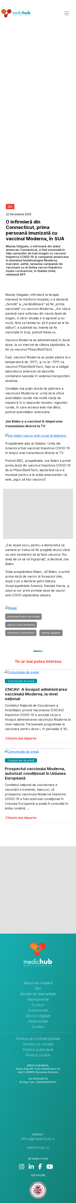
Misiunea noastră (38, 983)
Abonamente (38, 999)
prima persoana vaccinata (23, 616)
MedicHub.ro (38, 1148)
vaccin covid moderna (21, 624)
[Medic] (11, 608)
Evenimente (38, 1010)
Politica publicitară (38, 1050)
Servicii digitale (38, 1016)
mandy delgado (51, 632)
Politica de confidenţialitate (38, 1039)
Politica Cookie (38, 1055)
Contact (38, 1027)
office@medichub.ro (38, 1139)
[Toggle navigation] (66, 13)
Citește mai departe (20, 738)
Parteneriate (38, 1021)
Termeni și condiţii (38, 1044)
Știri (38, 988)
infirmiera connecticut (20, 632)
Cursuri (38, 1005)
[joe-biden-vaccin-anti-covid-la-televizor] (36, 435)
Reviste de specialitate (38, 994)
